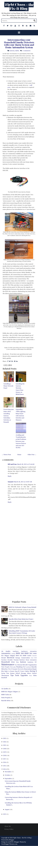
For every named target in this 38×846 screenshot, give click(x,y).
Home (19, 454)
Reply (9, 476)
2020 (5, 749)
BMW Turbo (27, 655)
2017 (5, 759)
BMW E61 (28, 653)
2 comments (26, 51)
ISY (36, 662)
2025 (5, 738)
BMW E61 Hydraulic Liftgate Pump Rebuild (22, 607)
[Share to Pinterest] (11, 365)
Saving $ (33, 671)
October (7, 775)
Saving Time (5, 673)
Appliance (16, 651)
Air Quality (5, 651)
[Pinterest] (23, 25)
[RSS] (34, 25)
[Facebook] (4, 25)
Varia (30, 675)
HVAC (13, 662)
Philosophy (13, 667)
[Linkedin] (26, 25)
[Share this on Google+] (12, 361)
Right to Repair (9, 671)
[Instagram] (19, 25)
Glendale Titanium (13, 660)
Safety (17, 51)
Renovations (28, 669)
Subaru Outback (32, 673)
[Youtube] (15, 25)
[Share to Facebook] (9, 365)
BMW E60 (20, 653)
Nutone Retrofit (22, 665)
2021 (5, 745)
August (7, 809)
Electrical (10, 657)
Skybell (18, 673)
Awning (13, 653)
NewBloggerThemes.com (9, 844)
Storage (23, 673)
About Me (7, 826)
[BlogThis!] (6, 365)
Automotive (6, 653)
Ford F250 (34, 658)
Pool (24, 667)
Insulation (30, 662)
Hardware (22, 660)
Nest (16, 665)
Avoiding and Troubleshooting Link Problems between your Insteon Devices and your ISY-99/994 (21, 441)
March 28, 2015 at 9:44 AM (25, 464)
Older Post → (32, 454)
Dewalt (3, 658)
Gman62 (10, 482)
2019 (5, 752)
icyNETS (10, 842)
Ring (16, 671)
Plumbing (19, 667)
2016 (5, 762)
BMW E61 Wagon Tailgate (9, 692)
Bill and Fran (12, 464)
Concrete (34, 655)
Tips (12, 675)
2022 (5, 742)
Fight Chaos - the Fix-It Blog (19, 6)
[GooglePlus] (11, 25)
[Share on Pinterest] (15, 361)
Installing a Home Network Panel (8, 386)
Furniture (4, 660)
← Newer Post (6, 454)
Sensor (12, 673)
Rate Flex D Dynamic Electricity (14, 669)
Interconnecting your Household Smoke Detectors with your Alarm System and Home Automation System (19, 43)
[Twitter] (7, 25)
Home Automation (31, 660)
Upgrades (24, 675)
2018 (5, 755)
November (8, 772)
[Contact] (30, 25)
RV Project (21, 671)
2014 (5, 769)
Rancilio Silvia (5, 700)
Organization (32, 665)
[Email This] (4, 365)
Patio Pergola (5, 667)
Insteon (11, 51)
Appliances (24, 651)
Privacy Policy (8, 829)
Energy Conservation (22, 658)
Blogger (11, 840)
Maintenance (7, 664)
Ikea (17, 662)
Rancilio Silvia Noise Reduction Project (21, 619)
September (8, 778)
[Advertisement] (19, 544)
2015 (5, 766)
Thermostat (5, 675)
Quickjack (28, 667)
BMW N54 (19, 655)
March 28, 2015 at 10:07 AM (23, 482)
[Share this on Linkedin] (17, 361)
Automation (33, 651)
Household (5, 662)
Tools (17, 675)
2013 (5, 814)
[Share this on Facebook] (8, 361)
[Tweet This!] (10, 361)
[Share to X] (8, 365)
